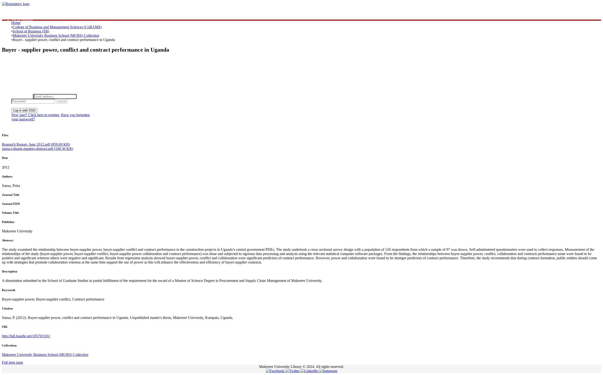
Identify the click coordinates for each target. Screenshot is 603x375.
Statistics (17, 12)
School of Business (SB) (31, 31)
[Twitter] (293, 371)
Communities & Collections (32, 16)
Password (84, 96)
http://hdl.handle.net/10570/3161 (26, 336)
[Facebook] (275, 371)
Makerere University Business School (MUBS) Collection (56, 35)
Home (15, 23)
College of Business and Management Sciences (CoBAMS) (57, 27)
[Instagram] (328, 371)
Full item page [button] (12, 362)
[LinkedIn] (310, 371)
